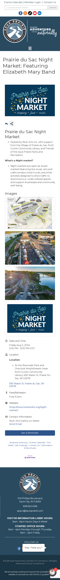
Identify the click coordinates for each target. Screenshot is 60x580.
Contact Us (50, 2)
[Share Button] (11, 123)
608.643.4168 (30, 506)
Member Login (32, 2)
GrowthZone (38, 563)
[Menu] (30, 48)
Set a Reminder (30, 433)
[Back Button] (6, 124)
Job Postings (21, 445)
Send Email (15, 424)
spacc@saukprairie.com (30, 510)
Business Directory (19, 442)
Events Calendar (13, 2)
